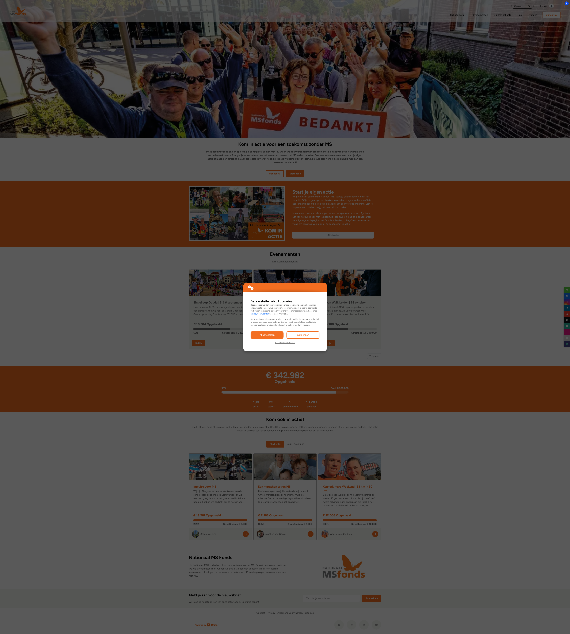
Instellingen (303, 334)
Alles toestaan (267, 334)
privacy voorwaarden (260, 314)
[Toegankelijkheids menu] (567, 3)
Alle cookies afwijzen (285, 342)
